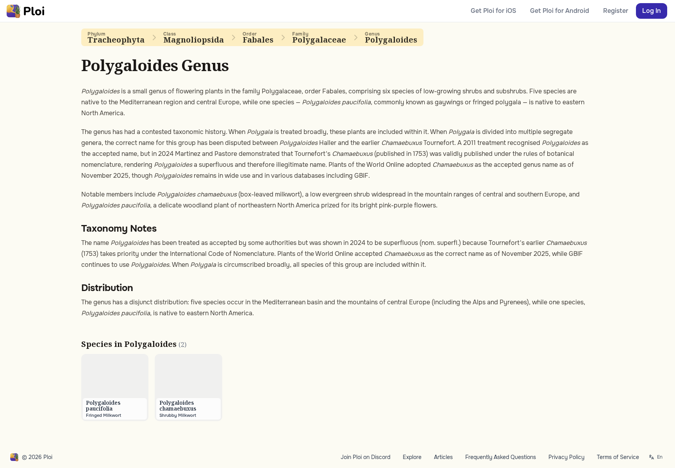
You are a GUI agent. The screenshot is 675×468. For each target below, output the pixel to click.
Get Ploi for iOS (493, 11)
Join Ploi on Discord (365, 457)
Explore (412, 457)
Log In (651, 11)
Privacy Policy (566, 457)
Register (615, 11)
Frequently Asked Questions (500, 457)
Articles (443, 457)
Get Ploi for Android (559, 11)
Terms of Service (618, 457)
